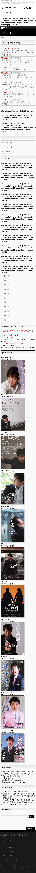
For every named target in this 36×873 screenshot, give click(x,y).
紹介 (4, 844)
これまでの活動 (8, 851)
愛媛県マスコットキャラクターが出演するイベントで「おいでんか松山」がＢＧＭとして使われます (18, 87)
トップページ (7, 840)
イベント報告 (17, 58)
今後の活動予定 (8, 848)
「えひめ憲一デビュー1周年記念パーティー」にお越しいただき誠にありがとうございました (18, 77)
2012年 (6, 320)
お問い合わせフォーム (9, 778)
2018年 (6, 294)
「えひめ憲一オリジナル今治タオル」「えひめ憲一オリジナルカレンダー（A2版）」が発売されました (18, 53)
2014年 (6, 311)
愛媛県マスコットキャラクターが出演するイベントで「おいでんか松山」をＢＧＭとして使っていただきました (18, 62)
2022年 (6, 276)
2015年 (6, 307)
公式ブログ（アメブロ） (10, 859)
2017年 (6, 298)
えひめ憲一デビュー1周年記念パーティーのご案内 (17, 103)
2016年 (6, 302)
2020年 (6, 285)
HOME (2, 37)
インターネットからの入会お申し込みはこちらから (18, 347)
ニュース (17, 48)
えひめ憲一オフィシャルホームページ (21, 866)
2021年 (6, 280)
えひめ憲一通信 (8, 855)
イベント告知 (17, 82)
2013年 (6, 316)
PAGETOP (30, 828)
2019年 (6, 289)
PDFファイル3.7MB (8, 345)
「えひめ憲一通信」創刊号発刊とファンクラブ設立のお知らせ (18, 95)
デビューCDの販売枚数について (13, 70)
